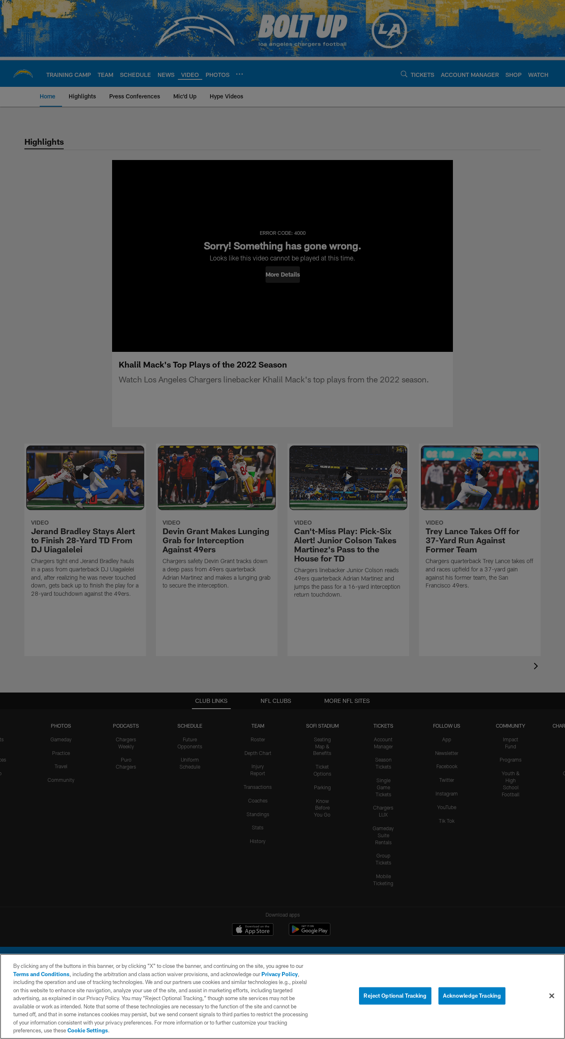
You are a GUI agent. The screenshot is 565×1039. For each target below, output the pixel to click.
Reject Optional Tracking (395, 995)
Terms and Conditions (41, 974)
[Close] (552, 996)
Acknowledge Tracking (472, 995)
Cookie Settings (87, 1030)
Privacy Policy (279, 974)
